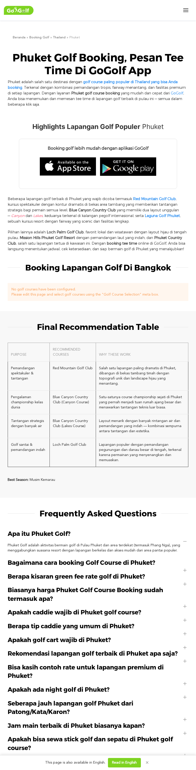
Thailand (59, 37)
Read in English (124, 762)
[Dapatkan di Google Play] (128, 166)
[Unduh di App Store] (68, 166)
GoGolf (177, 93)
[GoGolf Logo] (19, 10)
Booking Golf (39, 37)
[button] (185, 10)
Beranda (19, 37)
